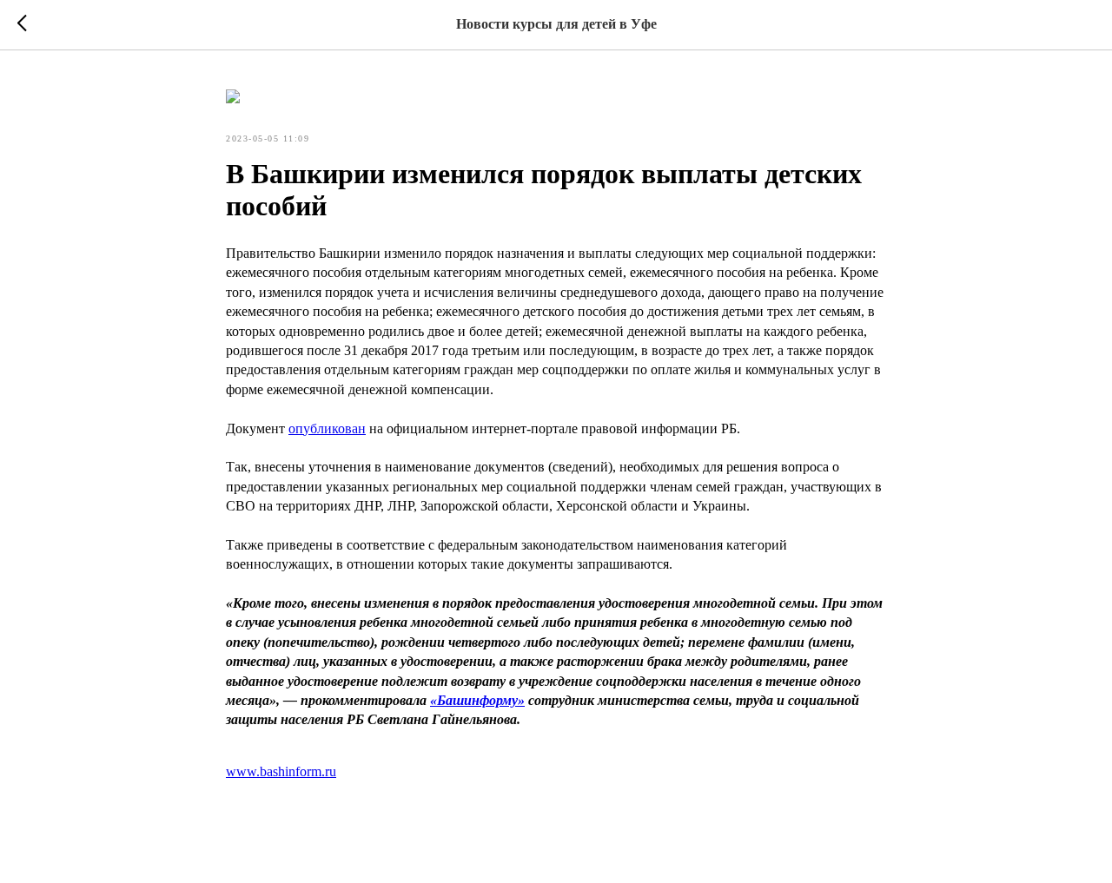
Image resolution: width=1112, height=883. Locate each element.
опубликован (327, 428)
